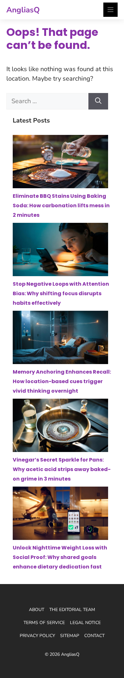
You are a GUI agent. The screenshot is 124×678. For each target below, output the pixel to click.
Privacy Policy (37, 636)
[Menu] (110, 10)
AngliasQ (23, 10)
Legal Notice (85, 623)
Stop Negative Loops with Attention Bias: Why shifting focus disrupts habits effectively (61, 293)
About (36, 610)
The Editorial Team (72, 610)
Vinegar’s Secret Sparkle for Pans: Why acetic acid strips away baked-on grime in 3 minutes (62, 469)
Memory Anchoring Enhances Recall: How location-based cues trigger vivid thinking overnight (62, 381)
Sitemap (69, 636)
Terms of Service (44, 623)
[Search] (98, 101)
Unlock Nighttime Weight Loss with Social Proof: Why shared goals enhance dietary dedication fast (60, 557)
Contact (94, 636)
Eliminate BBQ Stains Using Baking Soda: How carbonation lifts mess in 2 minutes (61, 205)
